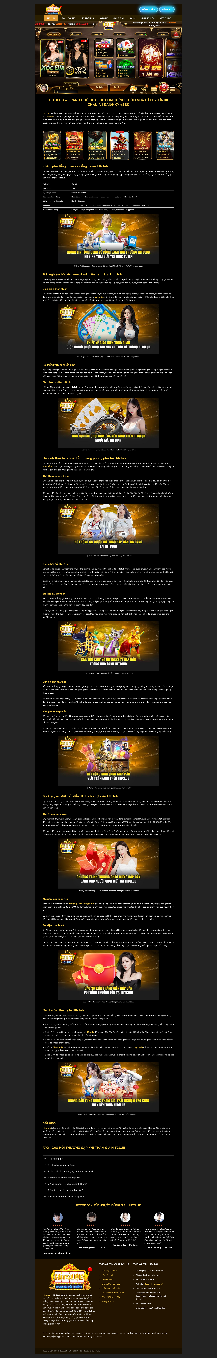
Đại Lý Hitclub (108, 1301)
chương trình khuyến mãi (81, 903)
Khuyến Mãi (88, 18)
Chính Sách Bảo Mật (111, 1288)
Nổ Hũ (132, 18)
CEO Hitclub (107, 1279)
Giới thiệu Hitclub (109, 1270)
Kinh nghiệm (148, 18)
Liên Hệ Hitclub (108, 1275)
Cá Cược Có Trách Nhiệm (113, 1292)
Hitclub (50, 18)
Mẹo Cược (165, 18)
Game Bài (118, 18)
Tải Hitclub (68, 18)
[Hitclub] (55, 9)
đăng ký (91, 1032)
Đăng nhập (58, 1047)
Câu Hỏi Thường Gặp (111, 1297)
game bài (99, 297)
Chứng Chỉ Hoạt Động (112, 1284)
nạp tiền (139, 1047)
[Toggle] (45, 1159)
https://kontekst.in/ (153, 1284)
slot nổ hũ (48, 466)
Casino (104, 18)
